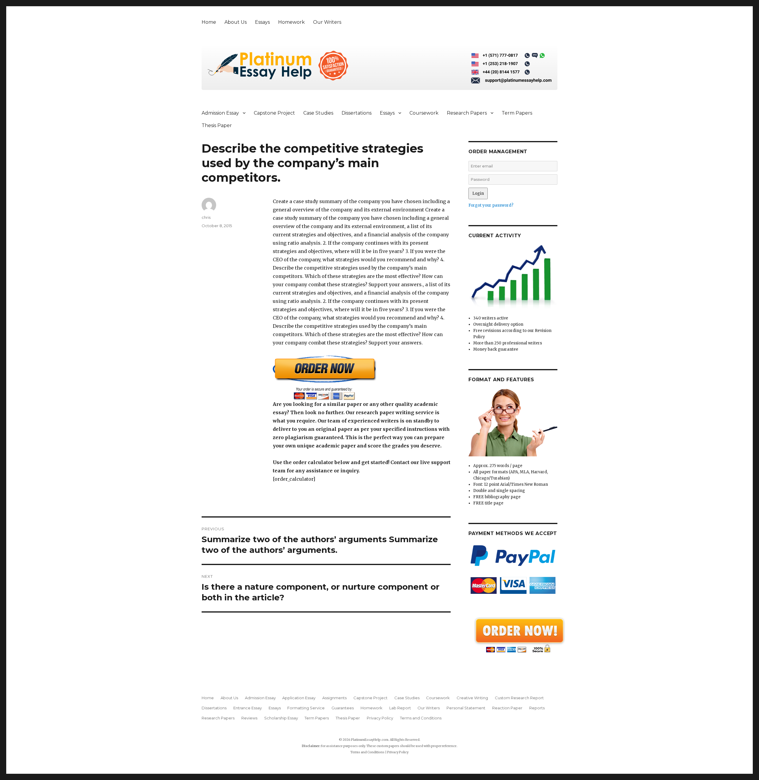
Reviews (249, 718)
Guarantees (342, 707)
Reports (537, 707)
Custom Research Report (519, 697)
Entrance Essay (247, 707)
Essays (262, 22)
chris (206, 217)
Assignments (334, 697)
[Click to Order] (362, 377)
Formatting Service (306, 707)
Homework (291, 22)
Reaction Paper (507, 707)
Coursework (424, 113)
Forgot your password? (491, 205)
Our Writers (327, 22)
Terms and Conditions (420, 718)
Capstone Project (274, 113)
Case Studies (318, 113)
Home (209, 22)
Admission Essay (220, 113)
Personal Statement (466, 707)
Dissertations (356, 113)
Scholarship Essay (281, 718)
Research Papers (467, 113)
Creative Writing (472, 697)
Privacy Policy (380, 718)
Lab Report (400, 707)
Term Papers (517, 113)
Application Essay (298, 697)
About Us (235, 22)
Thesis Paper (217, 125)
